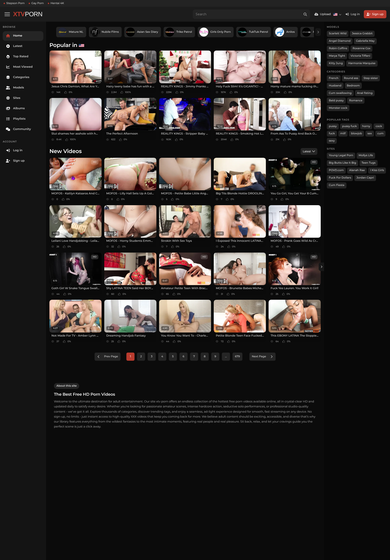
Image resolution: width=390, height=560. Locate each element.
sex (369, 133)
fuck (332, 133)
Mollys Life (366, 155)
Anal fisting (365, 93)
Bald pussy (336, 100)
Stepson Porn (15, 3)
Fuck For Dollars (340, 177)
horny (366, 126)
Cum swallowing (340, 93)
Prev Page (111, 356)
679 (237, 356)
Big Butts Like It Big (342, 163)
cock (379, 126)
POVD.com (336, 170)
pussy (333, 126)
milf (343, 133)
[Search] (305, 14)
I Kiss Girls (377, 170)
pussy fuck (349, 126)
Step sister (371, 78)
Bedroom (353, 85)
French (334, 78)
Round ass (351, 78)
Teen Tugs (369, 163)
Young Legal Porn (341, 155)
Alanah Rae (357, 170)
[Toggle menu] (7, 14)
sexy (332, 140)
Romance (355, 100)
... (226, 356)
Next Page (259, 356)
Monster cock (338, 108)
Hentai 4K (57, 3)
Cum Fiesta (336, 185)
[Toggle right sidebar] (321, 267)
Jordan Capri (365, 177)
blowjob (356, 133)
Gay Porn (37, 3)
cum (380, 133)
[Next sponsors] (318, 32)
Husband (335, 85)
